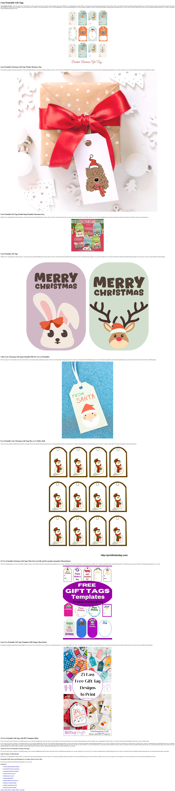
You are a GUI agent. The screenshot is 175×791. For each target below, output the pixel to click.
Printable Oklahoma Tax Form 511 (10, 780)
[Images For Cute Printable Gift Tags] (87, 235)
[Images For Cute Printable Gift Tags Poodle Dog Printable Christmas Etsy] (87, 142)
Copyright (22, 789)
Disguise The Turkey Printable (9, 787)
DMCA (17, 789)
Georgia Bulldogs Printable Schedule (11, 766)
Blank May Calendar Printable (9, 782)
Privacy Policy (8, 789)
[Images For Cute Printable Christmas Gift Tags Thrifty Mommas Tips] (87, 37)
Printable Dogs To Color (8, 775)
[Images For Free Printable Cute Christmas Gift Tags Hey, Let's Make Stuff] (87, 400)
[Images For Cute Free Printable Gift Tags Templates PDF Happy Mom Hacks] (87, 603)
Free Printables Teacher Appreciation (11, 768)
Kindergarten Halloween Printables (10, 771)
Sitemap (13, 789)
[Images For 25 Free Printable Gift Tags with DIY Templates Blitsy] (87, 691)
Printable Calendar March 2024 (10, 785)
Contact (2, 789)
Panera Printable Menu (8, 778)
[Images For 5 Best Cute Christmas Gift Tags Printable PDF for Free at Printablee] (87, 307)
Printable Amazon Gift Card (9, 773)
